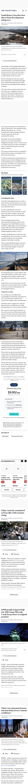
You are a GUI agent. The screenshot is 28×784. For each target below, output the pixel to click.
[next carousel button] (25, 37)
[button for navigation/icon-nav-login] (22, 10)
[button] (22, 10)
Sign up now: (4, 23)
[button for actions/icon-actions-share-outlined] (24, 54)
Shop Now (6, 489)
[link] (9, 10)
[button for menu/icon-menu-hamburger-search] (25, 10)
